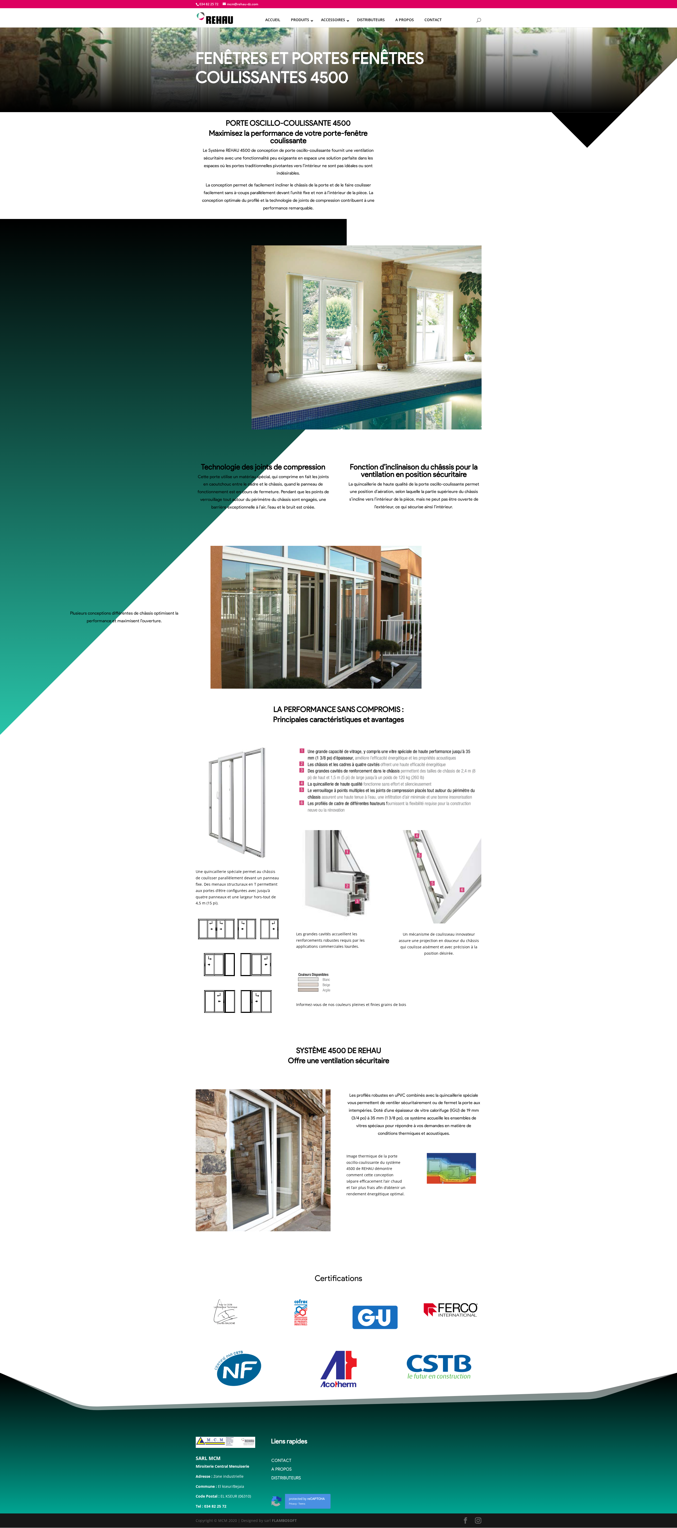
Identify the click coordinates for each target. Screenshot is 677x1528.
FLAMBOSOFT (284, 1520)
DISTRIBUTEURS (286, 1477)
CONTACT (281, 1460)
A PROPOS (281, 1469)
